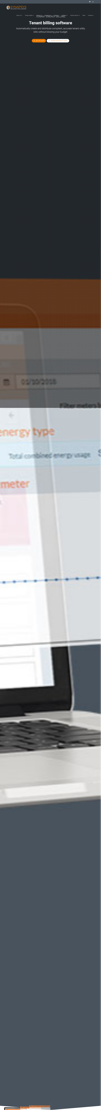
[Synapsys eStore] (89, 2)
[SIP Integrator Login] (93, 2)
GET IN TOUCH (40, 40)
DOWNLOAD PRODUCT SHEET (59, 40)
